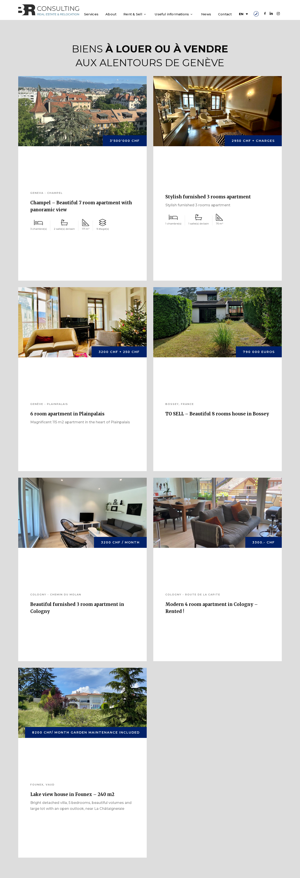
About (110, 14)
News (206, 14)
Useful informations (172, 14)
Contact (225, 14)
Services (91, 14)
